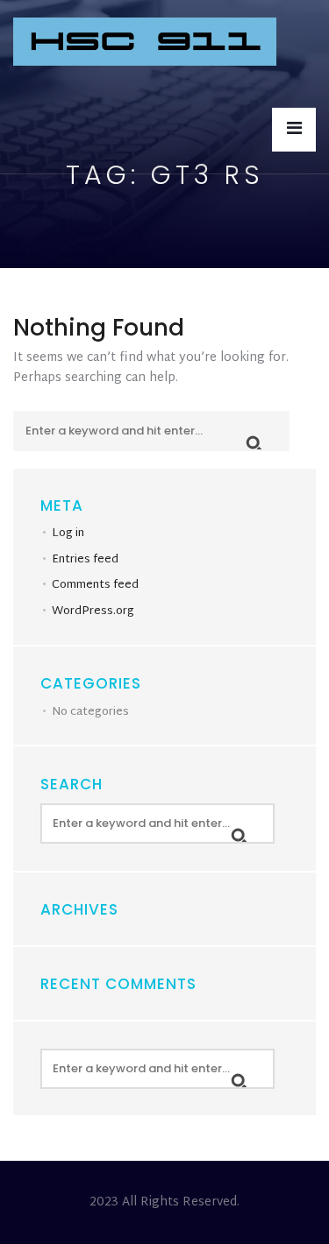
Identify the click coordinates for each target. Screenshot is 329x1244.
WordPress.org (93, 611)
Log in (68, 533)
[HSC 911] (144, 43)
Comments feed (95, 585)
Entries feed (85, 559)
